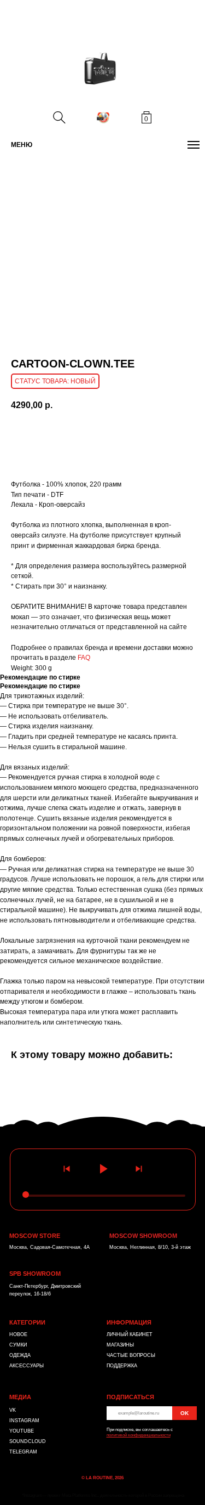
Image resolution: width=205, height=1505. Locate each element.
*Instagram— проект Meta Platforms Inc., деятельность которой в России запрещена (103, 1495)
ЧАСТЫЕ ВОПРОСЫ (131, 1355)
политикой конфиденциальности (139, 1435)
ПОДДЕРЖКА (122, 1365)
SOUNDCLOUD (27, 1441)
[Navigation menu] (194, 145)
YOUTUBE (21, 1431)
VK (12, 1410)
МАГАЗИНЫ (120, 1345)
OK (184, 1413)
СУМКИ (18, 1345)
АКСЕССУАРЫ (26, 1365)
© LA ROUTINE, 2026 (102, 1477)
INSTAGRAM (24, 1420)
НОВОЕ (18, 1334)
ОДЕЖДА (20, 1355)
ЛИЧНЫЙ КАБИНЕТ (130, 1334)
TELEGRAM (23, 1452)
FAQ (84, 657)
